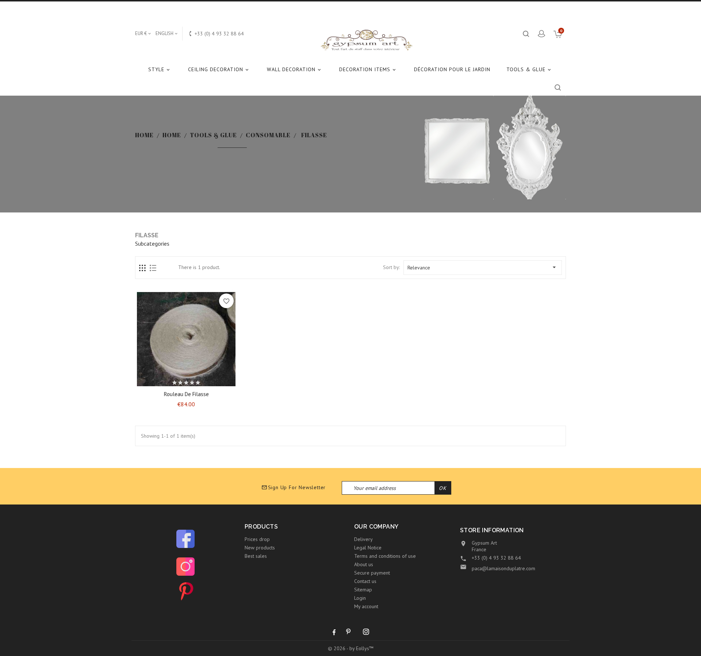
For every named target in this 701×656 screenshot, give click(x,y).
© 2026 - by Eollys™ (351, 648)
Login (360, 598)
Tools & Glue (529, 69)
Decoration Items (368, 69)
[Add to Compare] (193, 381)
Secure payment (372, 572)
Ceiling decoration (219, 69)
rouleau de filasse (186, 394)
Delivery (363, 539)
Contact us (365, 581)
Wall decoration (294, 69)
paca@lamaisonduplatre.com (503, 568)
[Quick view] (205, 381)
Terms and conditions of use (385, 556)
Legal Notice (368, 547)
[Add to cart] (167, 381)
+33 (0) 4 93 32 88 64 (496, 558)
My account (366, 606)
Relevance (482, 267)
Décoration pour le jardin (452, 69)
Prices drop (257, 539)
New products (260, 547)
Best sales (256, 556)
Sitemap (363, 589)
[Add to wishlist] (179, 381)
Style (159, 69)
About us (363, 564)
